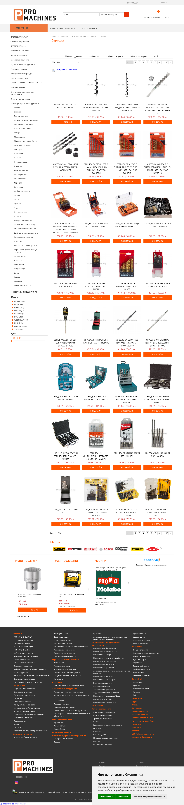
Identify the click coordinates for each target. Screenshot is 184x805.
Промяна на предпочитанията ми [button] (149, 796)
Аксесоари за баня (141, 688)
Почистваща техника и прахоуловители (71, 646)
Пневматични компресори (104, 661)
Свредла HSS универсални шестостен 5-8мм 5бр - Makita (96, 456)
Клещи (96, 722)
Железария (137, 646)
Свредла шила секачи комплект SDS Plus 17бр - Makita (157, 399)
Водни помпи (59, 663)
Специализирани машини (65, 653)
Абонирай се (23, 616)
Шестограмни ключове (143, 640)
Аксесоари (57, 682)
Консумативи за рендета (24, 705)
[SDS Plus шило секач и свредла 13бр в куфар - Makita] (65, 433)
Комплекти (137, 708)
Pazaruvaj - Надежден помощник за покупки (151, 565)
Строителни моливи (141, 675)
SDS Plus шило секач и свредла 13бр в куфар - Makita (65, 456)
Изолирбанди (59, 729)
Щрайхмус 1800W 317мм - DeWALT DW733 (72, 595)
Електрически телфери (63, 739)
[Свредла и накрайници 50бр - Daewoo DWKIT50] (96, 204)
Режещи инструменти (102, 744)
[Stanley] (137, 549)
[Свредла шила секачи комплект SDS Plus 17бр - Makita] (157, 377)
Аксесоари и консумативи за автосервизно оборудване (72, 714)
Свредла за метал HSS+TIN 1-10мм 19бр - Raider (96, 286)
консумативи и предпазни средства (69, 685)
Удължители (59, 722)
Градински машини (62, 666)
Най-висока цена (138, 56)
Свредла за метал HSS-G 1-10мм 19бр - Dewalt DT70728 (126, 512)
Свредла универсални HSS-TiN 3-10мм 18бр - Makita (127, 399)
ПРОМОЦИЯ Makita (22, 650)
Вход (166, 17)
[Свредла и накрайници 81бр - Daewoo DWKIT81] (127, 204)
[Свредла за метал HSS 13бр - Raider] (65, 263)
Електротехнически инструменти (107, 725)
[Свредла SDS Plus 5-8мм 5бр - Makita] (157, 433)
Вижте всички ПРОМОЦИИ (63, 28)
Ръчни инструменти (101, 709)
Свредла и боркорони (142, 737)
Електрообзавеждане (62, 719)
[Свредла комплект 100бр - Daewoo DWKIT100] (157, 204)
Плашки (96, 741)
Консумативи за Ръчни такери (27, 708)
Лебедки (57, 742)
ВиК (134, 695)
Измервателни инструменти (105, 738)
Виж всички (99, 604)
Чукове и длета (99, 734)
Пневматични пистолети (103, 664)
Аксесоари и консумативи (65, 669)
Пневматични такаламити (104, 702)
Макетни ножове (140, 714)
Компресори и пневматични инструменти (32, 675)
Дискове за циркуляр (23, 692)
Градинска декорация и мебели (67, 675)
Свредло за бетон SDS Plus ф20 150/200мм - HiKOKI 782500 (126, 343)
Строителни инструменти (104, 712)
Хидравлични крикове (102, 683)
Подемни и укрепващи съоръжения (69, 735)
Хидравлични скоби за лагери (106, 692)
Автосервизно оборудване (64, 688)
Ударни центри (139, 637)
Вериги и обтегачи (141, 666)
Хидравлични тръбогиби (104, 689)
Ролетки (135, 730)
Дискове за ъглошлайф (24, 717)
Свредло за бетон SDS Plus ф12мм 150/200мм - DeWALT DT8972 (157, 343)
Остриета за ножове (22, 701)
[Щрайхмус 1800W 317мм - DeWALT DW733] (72, 579)
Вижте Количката (89, 28)
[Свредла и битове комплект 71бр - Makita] (96, 377)
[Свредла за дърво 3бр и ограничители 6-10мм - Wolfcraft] (65, 144)
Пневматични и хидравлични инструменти (106, 643)
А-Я (156, 56)
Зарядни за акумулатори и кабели (68, 692)
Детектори (137, 698)
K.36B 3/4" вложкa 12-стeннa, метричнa (29, 595)
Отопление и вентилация (24, 679)
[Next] (161, 548)
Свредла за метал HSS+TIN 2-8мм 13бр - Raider (126, 286)
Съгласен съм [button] (106, 796)
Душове (136, 685)
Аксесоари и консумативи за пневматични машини (111, 672)
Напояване (58, 679)
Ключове (97, 731)
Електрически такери (63, 643)
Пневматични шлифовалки (105, 651)
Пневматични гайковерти (104, 680)
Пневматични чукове (102, 699)
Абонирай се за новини (106, 602)
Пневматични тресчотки (103, 667)
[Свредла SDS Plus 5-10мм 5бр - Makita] (127, 433)
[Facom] (75, 549)
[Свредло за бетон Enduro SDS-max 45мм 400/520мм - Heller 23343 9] (157, 85)
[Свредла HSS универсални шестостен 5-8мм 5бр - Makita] (96, 433)
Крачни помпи (139, 633)
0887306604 (132, 2)
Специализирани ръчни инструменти (70, 710)
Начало (102, 762)
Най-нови (94, 56)
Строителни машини (23, 666)
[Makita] (90, 549)
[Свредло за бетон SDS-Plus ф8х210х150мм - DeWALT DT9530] (65, 320)
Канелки (136, 692)
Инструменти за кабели (143, 721)
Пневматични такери (102, 654)
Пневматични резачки (102, 676)
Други (134, 701)
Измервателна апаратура (25, 663)
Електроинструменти (22, 734)
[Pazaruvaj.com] (151, 560)
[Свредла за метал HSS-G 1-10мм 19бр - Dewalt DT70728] (127, 490)
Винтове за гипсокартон (24, 695)
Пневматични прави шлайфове (106, 696)
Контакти (148, 17)
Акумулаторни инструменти (26, 656)
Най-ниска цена (114, 56)
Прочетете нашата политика (82, 792)
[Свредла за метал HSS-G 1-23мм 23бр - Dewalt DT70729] (96, 490)
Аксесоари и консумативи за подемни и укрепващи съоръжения (110, 638)
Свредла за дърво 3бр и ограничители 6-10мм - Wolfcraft (65, 167)
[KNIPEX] (152, 549)
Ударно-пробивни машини (25, 737)
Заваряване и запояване (64, 650)
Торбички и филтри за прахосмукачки (30, 730)
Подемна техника (61, 704)
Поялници (136, 727)
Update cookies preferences (13, 803)
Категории (17, 633)
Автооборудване (21, 672)
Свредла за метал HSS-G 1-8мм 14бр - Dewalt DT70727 (157, 512)
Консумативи (19, 685)
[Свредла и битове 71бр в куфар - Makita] (65, 377)
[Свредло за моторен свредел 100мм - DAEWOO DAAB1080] (127, 85)
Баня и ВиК (137, 679)
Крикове (97, 633)
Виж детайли (96, 122)
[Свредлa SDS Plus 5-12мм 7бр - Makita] (65, 490)
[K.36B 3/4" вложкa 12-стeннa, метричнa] (32, 579)
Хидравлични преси (101, 686)
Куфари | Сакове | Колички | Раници (30, 669)
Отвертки (97, 728)
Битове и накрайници (102, 715)
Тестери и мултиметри (142, 717)
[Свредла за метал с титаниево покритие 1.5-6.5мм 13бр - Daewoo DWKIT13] (157, 144)
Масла (16, 724)
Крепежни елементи (141, 656)
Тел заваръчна (20, 721)
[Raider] (121, 549)
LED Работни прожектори (143, 734)
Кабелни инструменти (23, 653)
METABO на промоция (23, 646)
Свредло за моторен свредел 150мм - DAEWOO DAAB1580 (96, 107)
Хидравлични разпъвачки (65, 707)
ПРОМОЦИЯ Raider (22, 643)
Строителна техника (62, 640)
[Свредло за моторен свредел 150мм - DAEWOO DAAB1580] (96, 85)
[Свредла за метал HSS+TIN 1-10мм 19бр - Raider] (96, 263)
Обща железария (140, 650)
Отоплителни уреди (61, 732)
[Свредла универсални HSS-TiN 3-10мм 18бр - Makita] (127, 377)
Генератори (97, 705)
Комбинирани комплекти (65, 656)
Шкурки (17, 727)
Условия (140, 762)
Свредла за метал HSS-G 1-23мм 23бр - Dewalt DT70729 (96, 512)
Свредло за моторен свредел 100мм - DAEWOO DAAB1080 (127, 107)
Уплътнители (138, 672)
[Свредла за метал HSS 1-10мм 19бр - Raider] (157, 263)
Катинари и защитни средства (146, 653)
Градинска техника (22, 659)
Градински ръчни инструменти (67, 672)
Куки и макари (139, 659)
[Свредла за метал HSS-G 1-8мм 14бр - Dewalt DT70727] (157, 490)
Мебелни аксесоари (141, 669)
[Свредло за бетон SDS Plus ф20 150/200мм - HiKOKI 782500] (127, 320)
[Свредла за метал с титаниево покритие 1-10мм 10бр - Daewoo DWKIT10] (127, 144)
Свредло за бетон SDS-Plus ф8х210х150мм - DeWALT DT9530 (65, 343)
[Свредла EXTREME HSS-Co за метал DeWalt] (65, 85)
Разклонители (60, 726)
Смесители (137, 682)
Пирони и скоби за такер (24, 688)
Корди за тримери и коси (24, 711)
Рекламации (142, 766)
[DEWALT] (59, 549)
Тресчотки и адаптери (102, 718)
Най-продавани (73, 56)
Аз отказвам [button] (123, 796)
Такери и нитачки (140, 643)
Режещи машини (61, 633)
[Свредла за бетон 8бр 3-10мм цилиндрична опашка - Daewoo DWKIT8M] (96, 144)
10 (167, 62)
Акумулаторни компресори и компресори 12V (72, 696)
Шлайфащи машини (62, 637)
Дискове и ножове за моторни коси (29, 714)
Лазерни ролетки (140, 711)
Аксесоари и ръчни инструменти (28, 682)
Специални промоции (23, 640)
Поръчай (68, 122)
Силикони (18, 698)
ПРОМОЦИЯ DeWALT (23, 637)
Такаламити (59, 701)
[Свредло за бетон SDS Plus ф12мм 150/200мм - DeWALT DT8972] (157, 320)
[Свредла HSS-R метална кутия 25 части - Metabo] (96, 320)
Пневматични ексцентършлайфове (108, 658)
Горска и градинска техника (65, 659)
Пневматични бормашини (104, 648)
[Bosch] (106, 549)
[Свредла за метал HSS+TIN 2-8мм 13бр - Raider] (127, 263)
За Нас (102, 766)
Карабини (137, 663)
